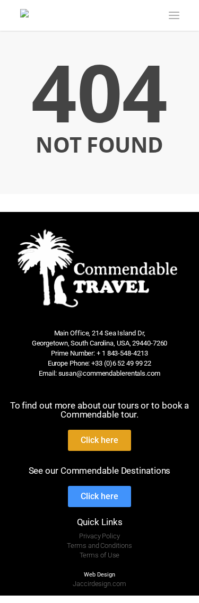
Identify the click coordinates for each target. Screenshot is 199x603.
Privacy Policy (99, 536)
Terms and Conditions (99, 545)
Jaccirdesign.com (99, 584)
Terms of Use (100, 555)
